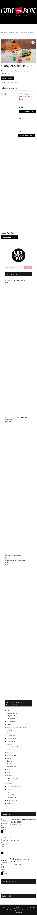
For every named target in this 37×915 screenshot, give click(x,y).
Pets (8, 781)
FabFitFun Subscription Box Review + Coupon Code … (23, 860)
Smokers (9, 789)
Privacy (24, 910)
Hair (8, 752)
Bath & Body (11, 719)
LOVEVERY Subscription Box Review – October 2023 (23, 820)
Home (3, 32)
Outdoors (9, 775)
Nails (8, 772)
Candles (9, 730)
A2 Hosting (13, 910)
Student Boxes (11, 798)
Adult (8, 710)
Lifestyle (9, 761)
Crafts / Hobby (11, 738)
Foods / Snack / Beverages (15, 747)
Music (8, 769)
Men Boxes (10, 764)
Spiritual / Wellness (13, 795)
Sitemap (19, 910)
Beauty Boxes (11, 721)
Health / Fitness (12, 755)
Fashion (9, 744)
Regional (9, 783)
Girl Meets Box (6, 908)
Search (28, 267)
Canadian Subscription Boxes (16, 727)
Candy (9, 733)
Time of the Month (12, 800)
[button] (33, 42)
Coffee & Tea (11, 735)
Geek (8, 750)
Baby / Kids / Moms (13, 32)
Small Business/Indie (13, 786)
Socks (9, 792)
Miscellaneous (11, 766)
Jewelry (9, 758)
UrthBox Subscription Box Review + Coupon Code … (22, 839)
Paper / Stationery (12, 778)
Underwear (10, 803)
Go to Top (17, 911)
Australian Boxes (12, 713)
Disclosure (30, 910)
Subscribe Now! (7, 78)
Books (9, 724)
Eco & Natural (11, 741)
